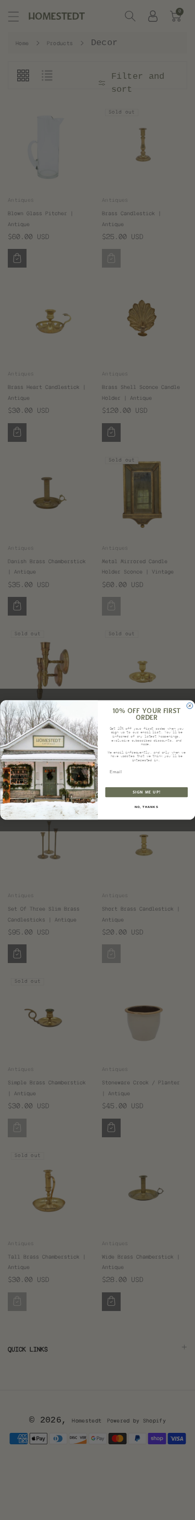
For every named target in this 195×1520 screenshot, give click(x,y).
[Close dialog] (190, 706)
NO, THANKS (146, 807)
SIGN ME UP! (146, 792)
